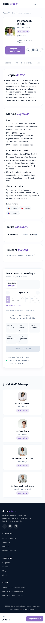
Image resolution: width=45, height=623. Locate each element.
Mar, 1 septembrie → (23, 327)
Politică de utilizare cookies (12, 595)
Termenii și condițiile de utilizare (14, 587)
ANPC (4, 575)
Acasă (5, 13)
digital (10, 4)
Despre (8, 63)
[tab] (11, 284)
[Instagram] (16, 526)
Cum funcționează (9, 538)
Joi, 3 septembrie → (11, 338)
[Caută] (35, 4)
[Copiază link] (42, 50)
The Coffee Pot (29, 609)
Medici (11, 13)
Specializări (6, 542)
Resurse (5, 546)
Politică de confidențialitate (12, 591)
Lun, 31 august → (10, 326)
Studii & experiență (23, 63)
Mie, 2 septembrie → (34, 327)
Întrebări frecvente (9, 550)
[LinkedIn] (10, 526)
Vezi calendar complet (14, 305)
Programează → (35, 619)
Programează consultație (15, 50)
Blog (4, 571)
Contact (5, 567)
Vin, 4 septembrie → (23, 338)
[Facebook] (4, 526)
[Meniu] (40, 4)
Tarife (38, 63)
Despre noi (6, 563)
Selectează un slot (23, 349)
